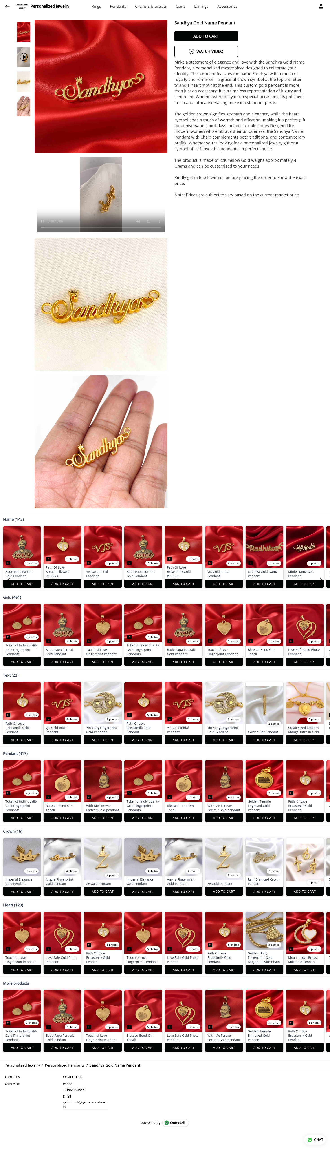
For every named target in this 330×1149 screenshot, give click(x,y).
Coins (180, 6)
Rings (96, 6)
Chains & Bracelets (151, 6)
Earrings (201, 6)
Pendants (118, 6)
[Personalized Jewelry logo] (22, 6)
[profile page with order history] (321, 6)
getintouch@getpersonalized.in (85, 1104)
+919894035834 (74, 1089)
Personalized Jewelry (50, 6)
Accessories (227, 6)
